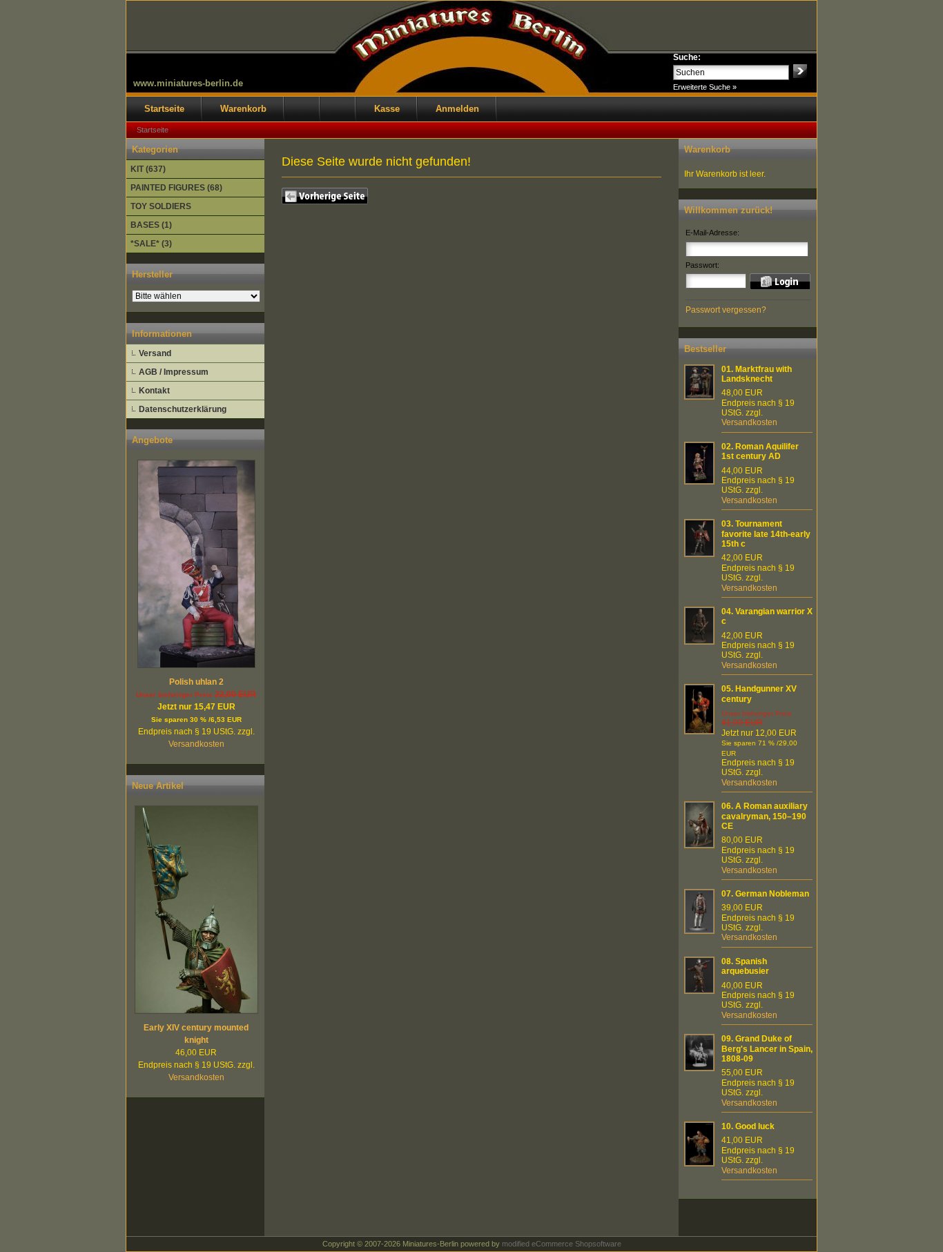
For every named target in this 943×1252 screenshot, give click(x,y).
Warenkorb (243, 109)
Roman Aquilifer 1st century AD (760, 451)
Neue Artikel (158, 786)
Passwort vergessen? (726, 310)
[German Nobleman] (699, 931)
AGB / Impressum (173, 372)
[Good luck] (699, 1163)
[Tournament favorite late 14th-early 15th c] (699, 554)
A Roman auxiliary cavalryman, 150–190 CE (764, 816)
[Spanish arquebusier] (699, 991)
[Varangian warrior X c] (699, 642)
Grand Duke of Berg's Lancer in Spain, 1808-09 (767, 1049)
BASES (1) (151, 225)
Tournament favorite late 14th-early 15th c (765, 534)
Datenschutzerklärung (182, 409)
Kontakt (154, 390)
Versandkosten (196, 744)
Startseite (164, 109)
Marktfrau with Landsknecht (756, 374)
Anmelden (457, 109)
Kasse (387, 109)
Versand (155, 353)
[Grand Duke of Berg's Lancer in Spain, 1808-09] (699, 1068)
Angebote (152, 440)
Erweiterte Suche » (705, 87)
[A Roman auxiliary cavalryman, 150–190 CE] (699, 845)
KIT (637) (148, 169)
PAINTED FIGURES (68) (176, 188)
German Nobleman (772, 894)
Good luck (755, 1126)
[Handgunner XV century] (699, 731)
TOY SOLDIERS (160, 206)
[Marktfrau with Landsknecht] (699, 397)
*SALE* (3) (151, 243)
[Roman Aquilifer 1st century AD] (699, 482)
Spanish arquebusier (745, 966)
